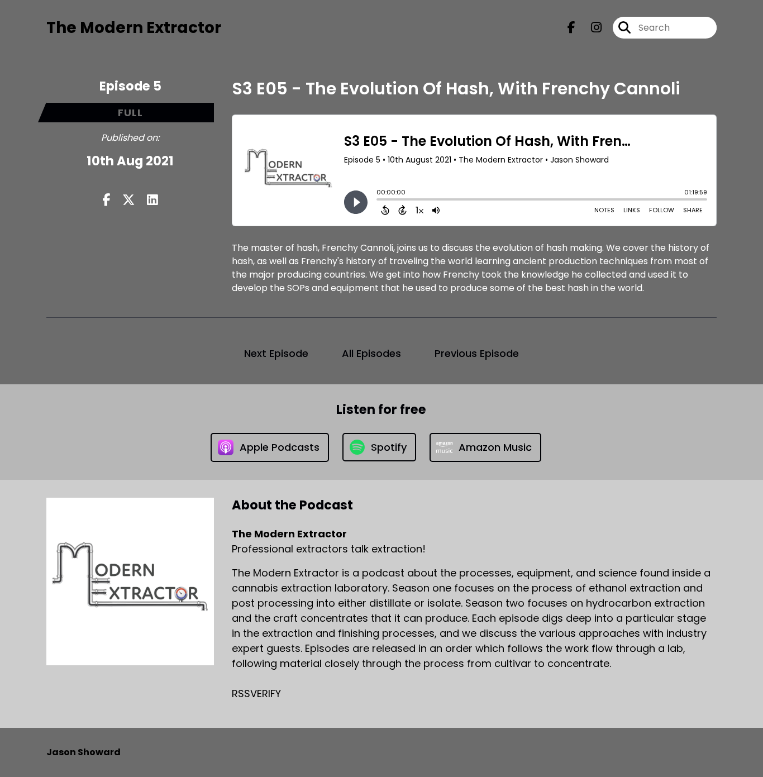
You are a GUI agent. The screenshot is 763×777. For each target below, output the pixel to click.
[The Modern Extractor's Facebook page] (571, 27)
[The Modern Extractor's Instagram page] (590, 27)
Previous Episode (477, 353)
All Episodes (371, 353)
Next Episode (276, 353)
